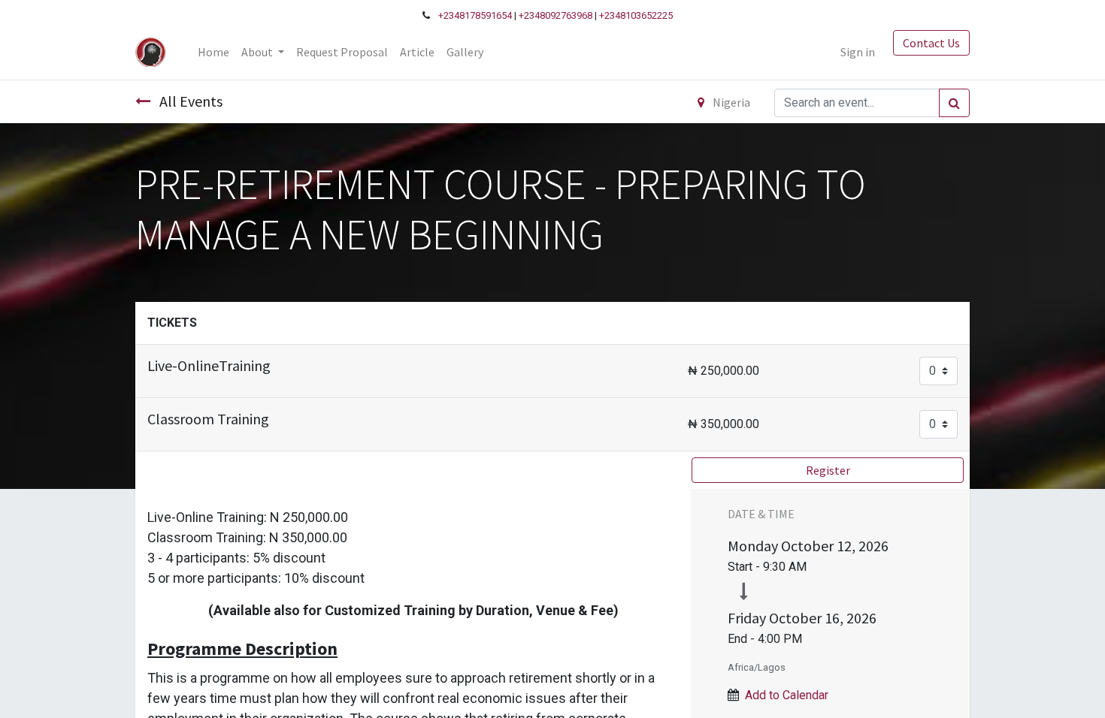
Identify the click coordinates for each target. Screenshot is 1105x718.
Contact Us (931, 42)
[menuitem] (213, 52)
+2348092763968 (555, 15)
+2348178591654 (475, 15)
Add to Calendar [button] (786, 695)
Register (828, 470)
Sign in (857, 51)
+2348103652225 (636, 15)
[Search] (954, 103)
